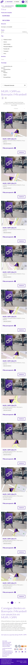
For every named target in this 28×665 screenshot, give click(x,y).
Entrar (17, 1)
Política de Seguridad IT (7, 644)
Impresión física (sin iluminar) (6, 67)
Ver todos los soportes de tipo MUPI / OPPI (14, 635)
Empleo (25, 661)
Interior (5, 42)
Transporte (6, 51)
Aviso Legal (4, 641)
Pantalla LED (6, 48)
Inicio (2, 5)
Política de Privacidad (6, 642)
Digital (5, 75)
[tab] (14, 85)
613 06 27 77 (22, 5)
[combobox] (14, 59)
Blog (21, 662)
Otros (5, 53)
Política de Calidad (6, 646)
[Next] (19, 602)
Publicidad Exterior (9, 5)
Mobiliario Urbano (7, 39)
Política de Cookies (6, 643)
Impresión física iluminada (5, 70)
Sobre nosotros (20, 661)
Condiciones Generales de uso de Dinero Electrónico (7, 655)
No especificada (7, 77)
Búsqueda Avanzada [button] (9, 85)
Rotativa (5, 72)
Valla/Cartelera (7, 44)
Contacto (25, 662)
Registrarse (9, 1)
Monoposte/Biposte (8, 46)
